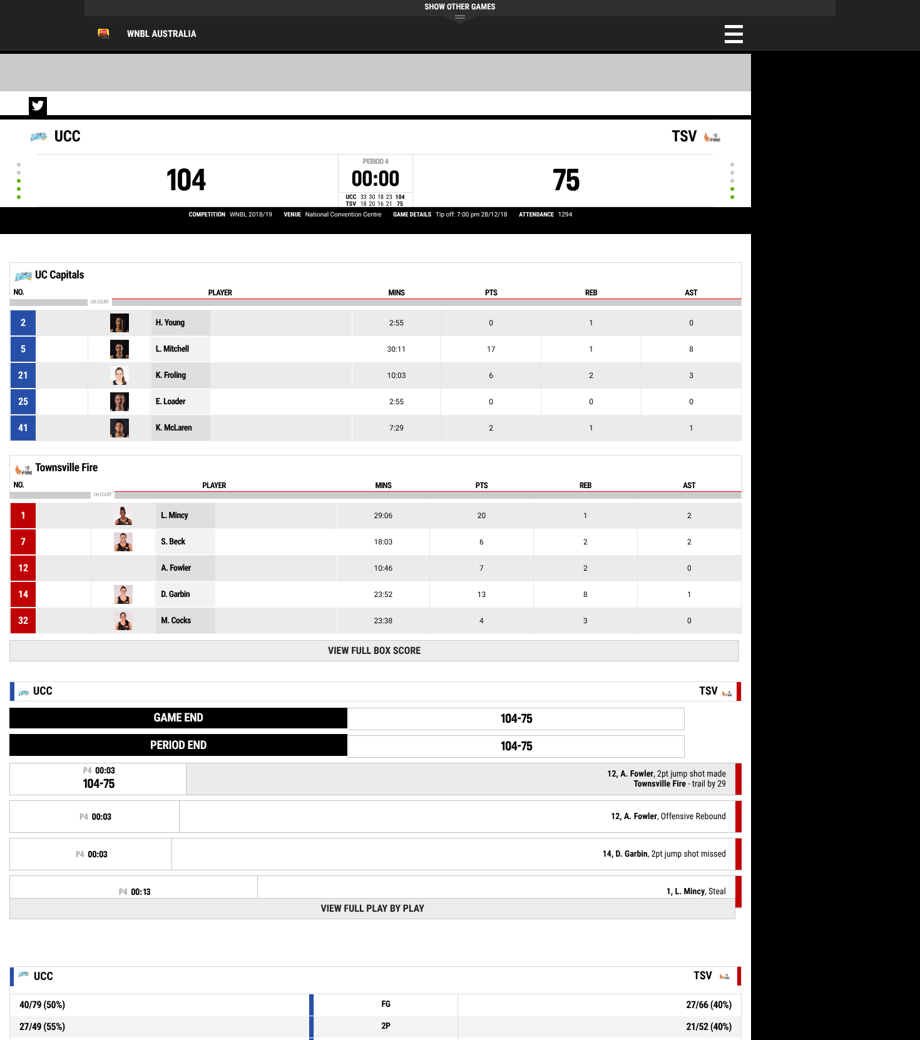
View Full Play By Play (372, 908)
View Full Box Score (374, 650)
